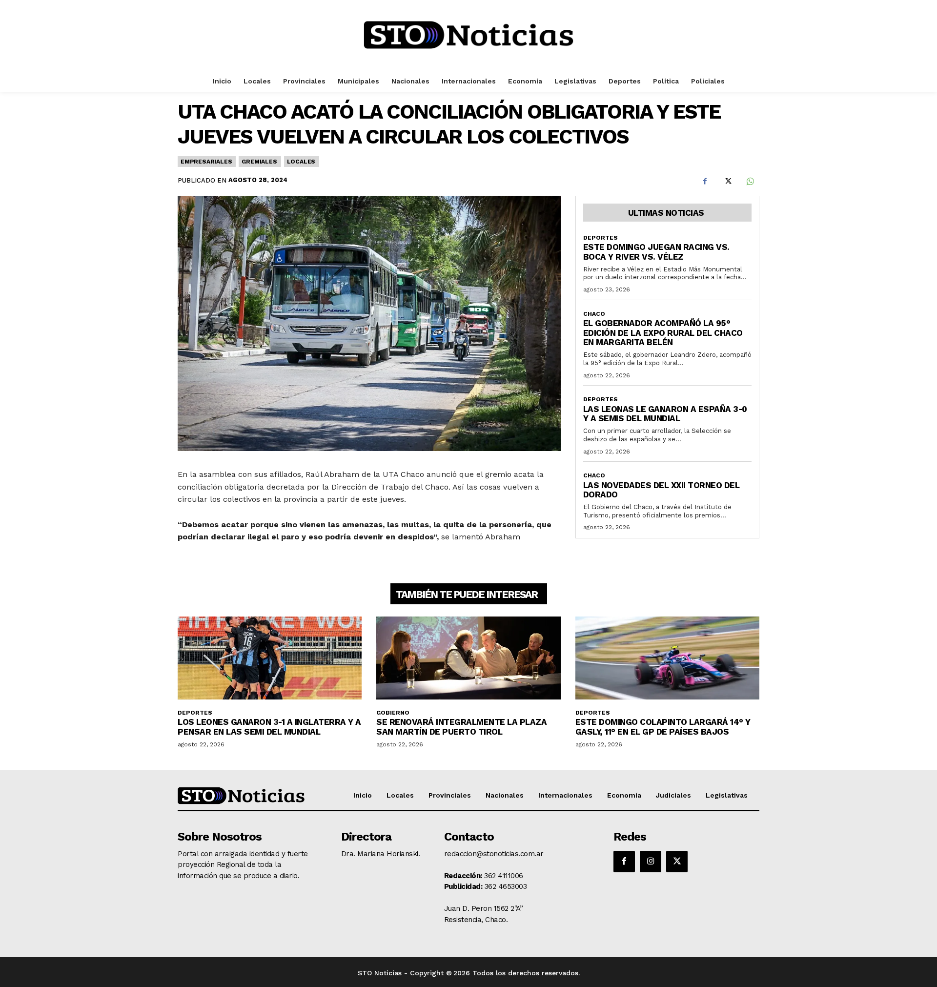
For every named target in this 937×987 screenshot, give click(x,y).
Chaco (594, 313)
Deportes (600, 237)
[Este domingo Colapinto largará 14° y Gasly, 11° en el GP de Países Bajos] (667, 658)
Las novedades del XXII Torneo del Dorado (661, 490)
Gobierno (392, 712)
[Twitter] (727, 181)
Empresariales (206, 161)
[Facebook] (704, 181)
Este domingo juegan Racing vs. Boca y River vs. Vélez (656, 252)
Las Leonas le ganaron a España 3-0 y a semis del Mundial (665, 414)
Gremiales (259, 161)
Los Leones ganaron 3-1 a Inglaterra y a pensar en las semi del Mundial (269, 727)
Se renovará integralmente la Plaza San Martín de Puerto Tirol (461, 727)
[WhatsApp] (749, 181)
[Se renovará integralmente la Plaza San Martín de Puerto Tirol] (468, 658)
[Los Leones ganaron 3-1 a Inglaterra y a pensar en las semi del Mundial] (270, 658)
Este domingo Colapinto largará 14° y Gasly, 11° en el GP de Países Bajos (663, 727)
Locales (301, 161)
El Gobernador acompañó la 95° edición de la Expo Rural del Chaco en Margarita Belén (663, 332)
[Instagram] (650, 861)
